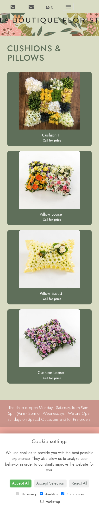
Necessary (28, 494)
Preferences (75, 494)
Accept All (20, 483)
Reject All (79, 483)
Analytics (51, 494)
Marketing (52, 502)
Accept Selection (50, 483)
